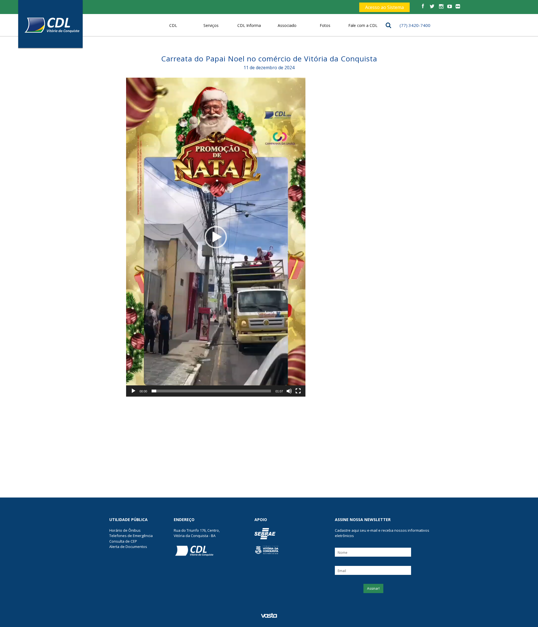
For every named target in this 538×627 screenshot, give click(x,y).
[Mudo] (289, 391)
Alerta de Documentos (128, 546)
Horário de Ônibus (125, 530)
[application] (215, 237)
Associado (287, 25)
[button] (216, 237)
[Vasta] (269, 616)
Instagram (440, 7)
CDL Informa (249, 25)
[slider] (211, 391)
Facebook (423, 7)
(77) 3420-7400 (415, 25)
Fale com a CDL (362, 25)
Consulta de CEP (123, 541)
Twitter (431, 7)
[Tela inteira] (298, 391)
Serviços (211, 25)
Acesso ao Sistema (384, 7)
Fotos (325, 25)
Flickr (458, 7)
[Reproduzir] (133, 391)
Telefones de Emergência (131, 535)
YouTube (449, 7)
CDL (173, 25)
